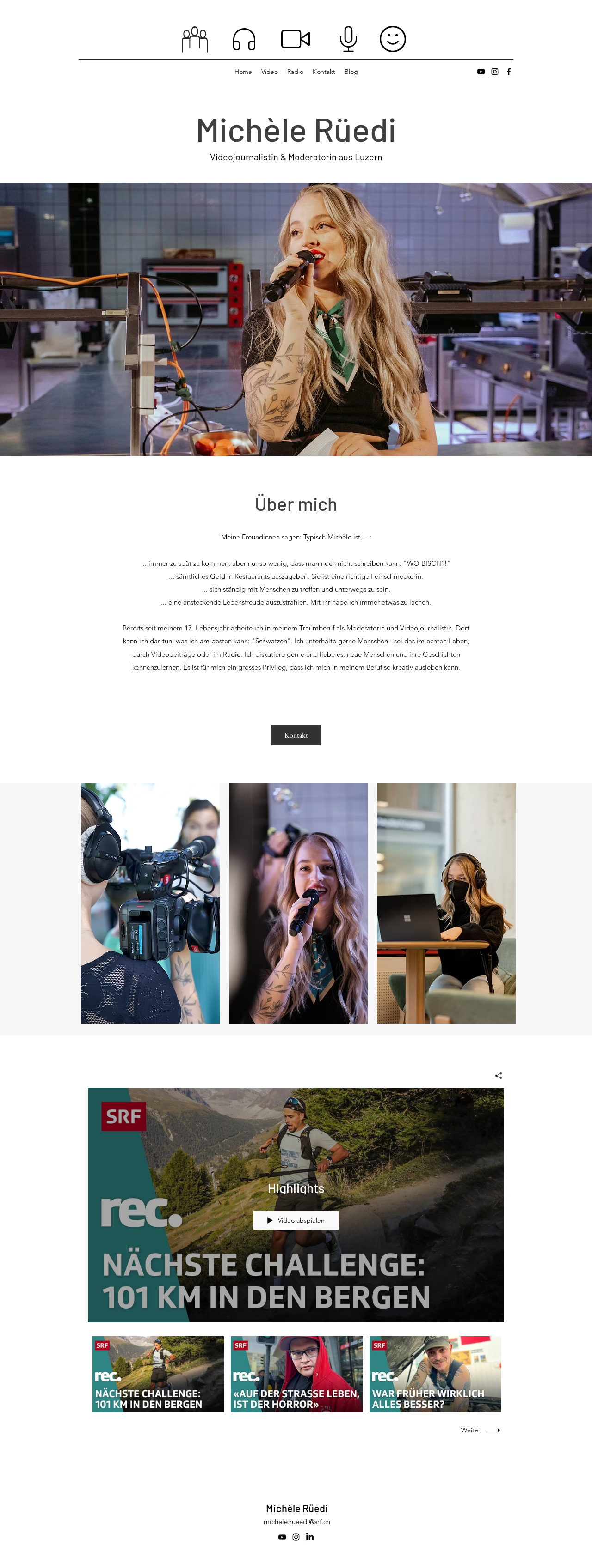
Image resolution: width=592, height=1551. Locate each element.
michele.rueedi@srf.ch (297, 1521)
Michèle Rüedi (297, 1508)
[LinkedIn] (309, 1537)
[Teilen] (495, 1075)
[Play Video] (158, 1374)
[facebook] (508, 71)
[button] (150, 903)
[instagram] (495, 71)
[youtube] (481, 71)
